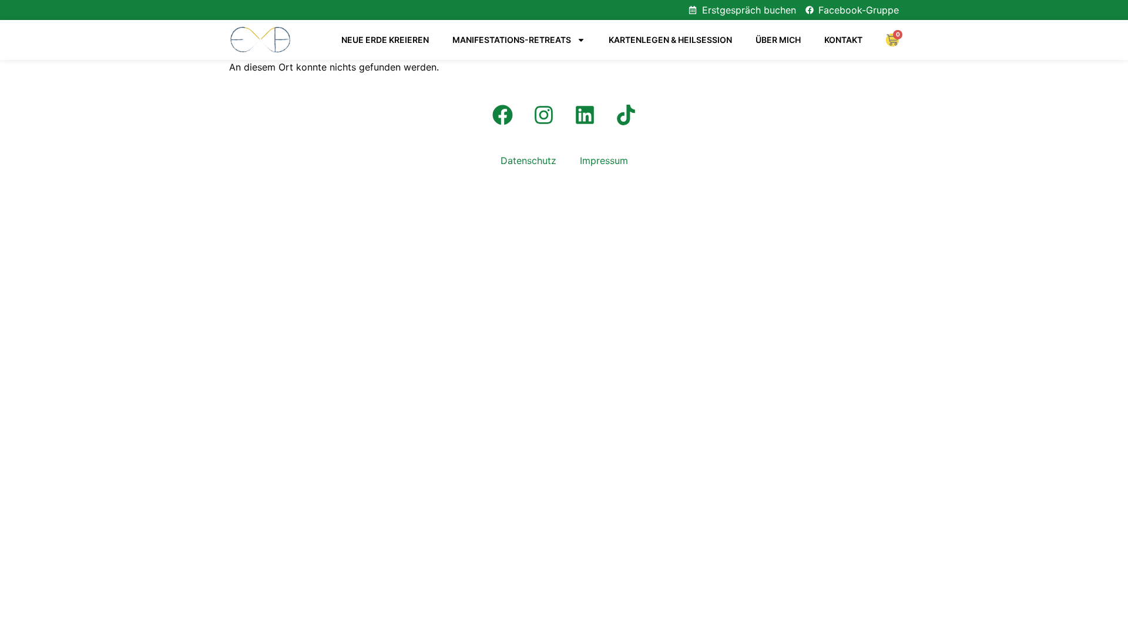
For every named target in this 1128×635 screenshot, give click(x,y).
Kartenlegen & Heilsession (670, 40)
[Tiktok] (625, 114)
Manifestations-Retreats (511, 40)
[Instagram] (543, 114)
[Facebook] (502, 114)
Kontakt (843, 40)
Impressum (604, 160)
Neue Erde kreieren (385, 40)
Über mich (778, 40)
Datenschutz (528, 160)
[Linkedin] (584, 114)
